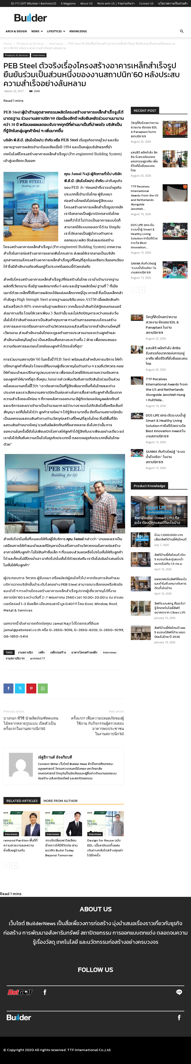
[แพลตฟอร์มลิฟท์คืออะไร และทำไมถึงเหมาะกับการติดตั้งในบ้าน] (141, 583)
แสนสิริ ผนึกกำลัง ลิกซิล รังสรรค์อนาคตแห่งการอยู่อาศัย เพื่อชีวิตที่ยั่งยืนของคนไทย (144, 161)
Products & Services (30, 43)
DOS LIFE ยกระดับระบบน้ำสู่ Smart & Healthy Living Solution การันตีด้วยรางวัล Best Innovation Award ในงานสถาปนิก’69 (166, 426)
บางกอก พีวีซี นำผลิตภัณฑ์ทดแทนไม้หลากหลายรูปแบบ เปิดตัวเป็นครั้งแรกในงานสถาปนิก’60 (30, 723)
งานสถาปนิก (25, 652)
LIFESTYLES (54, 31)
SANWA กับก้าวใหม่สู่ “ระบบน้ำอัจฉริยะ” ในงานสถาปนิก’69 (143, 268)
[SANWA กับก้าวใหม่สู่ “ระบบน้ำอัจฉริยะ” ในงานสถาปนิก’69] (175, 269)
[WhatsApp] (43, 688)
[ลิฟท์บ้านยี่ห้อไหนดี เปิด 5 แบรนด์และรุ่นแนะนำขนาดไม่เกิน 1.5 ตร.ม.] (141, 559)
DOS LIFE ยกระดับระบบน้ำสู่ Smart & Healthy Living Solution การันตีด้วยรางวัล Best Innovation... (144, 236)
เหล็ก (42, 652)
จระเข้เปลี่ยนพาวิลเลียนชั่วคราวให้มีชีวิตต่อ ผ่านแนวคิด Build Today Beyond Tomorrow (61, 848)
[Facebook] (8, 688)
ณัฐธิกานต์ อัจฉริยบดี (55, 757)
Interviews (56, 43)
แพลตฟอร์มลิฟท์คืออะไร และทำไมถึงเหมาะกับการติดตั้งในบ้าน (170, 583)
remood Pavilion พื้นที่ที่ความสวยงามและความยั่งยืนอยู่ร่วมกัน (20, 845)
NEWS (35, 31)
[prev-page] (6, 866)
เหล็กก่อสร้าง (58, 652)
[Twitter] (20, 688)
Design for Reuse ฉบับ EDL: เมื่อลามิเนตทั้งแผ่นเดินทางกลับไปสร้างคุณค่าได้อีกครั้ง (105, 848)
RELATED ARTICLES (22, 800)
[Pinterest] (31, 688)
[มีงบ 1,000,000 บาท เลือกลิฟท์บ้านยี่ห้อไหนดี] (141, 539)
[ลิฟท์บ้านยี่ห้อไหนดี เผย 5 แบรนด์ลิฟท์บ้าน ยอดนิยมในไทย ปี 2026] (141, 632)
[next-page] (14, 866)
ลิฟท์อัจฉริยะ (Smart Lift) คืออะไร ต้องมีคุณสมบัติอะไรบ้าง (157, 520)
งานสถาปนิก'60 (15, 658)
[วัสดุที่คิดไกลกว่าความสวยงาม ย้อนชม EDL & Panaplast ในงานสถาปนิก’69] (175, 129)
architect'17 (37, 658)
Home (7, 43)
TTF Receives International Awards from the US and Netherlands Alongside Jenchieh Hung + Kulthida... (167, 390)
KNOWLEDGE (78, 31)
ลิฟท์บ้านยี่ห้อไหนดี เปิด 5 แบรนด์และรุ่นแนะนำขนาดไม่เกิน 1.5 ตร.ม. (170, 559)
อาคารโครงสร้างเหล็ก (84, 652)
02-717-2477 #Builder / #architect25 (33, 3)
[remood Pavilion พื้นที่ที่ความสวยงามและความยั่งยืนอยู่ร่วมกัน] (21, 823)
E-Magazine (68, 3)
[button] (182, 31)
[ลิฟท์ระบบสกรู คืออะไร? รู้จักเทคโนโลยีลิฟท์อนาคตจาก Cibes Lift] (141, 608)
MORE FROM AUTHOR (61, 800)
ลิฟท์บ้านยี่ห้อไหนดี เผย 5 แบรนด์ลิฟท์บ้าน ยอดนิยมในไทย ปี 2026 (169, 632)
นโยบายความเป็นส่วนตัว (173, 3)
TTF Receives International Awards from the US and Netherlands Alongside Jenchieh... (144, 197)
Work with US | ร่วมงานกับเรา (116, 3)
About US (86, 3)
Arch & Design (16, 31)
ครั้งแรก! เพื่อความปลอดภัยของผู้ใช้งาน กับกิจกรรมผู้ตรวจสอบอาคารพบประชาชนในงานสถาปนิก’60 (97, 726)
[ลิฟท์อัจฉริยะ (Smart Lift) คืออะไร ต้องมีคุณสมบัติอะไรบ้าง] (159, 511)
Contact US (146, 3)
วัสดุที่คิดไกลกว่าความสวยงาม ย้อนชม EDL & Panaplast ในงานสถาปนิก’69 (145, 130)
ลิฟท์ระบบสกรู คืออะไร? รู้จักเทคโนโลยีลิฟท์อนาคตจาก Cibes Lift (170, 608)
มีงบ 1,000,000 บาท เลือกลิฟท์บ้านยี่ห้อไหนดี (170, 537)
